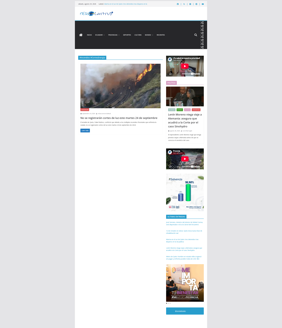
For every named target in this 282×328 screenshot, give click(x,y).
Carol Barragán (187, 131)
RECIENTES (161, 35)
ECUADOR (99, 35)
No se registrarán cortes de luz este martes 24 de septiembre (118, 118)
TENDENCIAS (84, 109)
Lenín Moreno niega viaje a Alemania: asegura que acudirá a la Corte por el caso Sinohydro (185, 120)
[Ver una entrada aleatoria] (202, 22)
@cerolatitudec (180, 311)
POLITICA (187, 110)
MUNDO (148, 35)
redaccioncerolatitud (104, 113)
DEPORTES (127, 35)
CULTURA (138, 35)
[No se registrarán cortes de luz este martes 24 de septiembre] (120, 86)
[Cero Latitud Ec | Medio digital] (81, 35)
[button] (104, 34)
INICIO (89, 35)
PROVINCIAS (112, 35)
